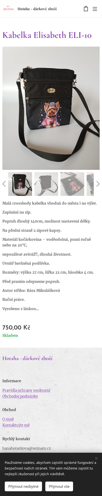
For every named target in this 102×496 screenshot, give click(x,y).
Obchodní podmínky (20, 396)
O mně (8, 419)
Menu (95, 8)
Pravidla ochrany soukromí (26, 390)
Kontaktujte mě (16, 425)
